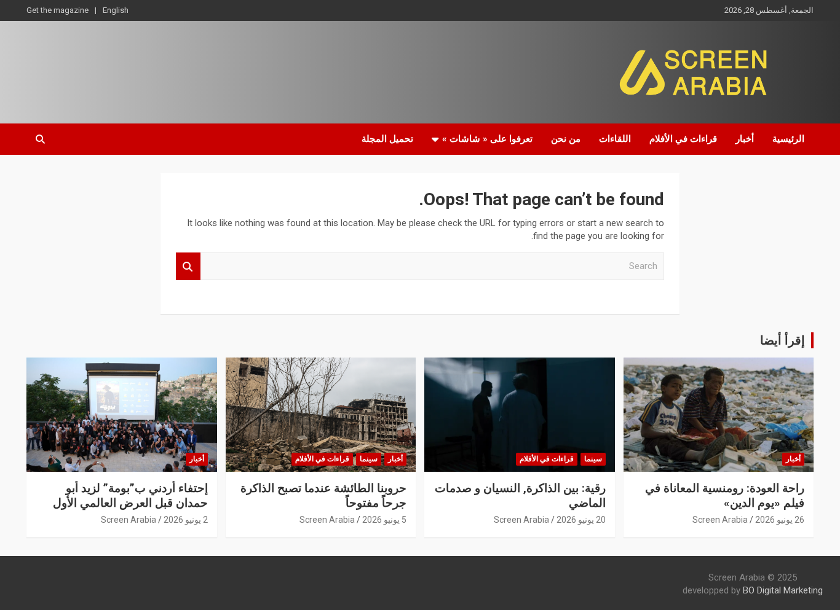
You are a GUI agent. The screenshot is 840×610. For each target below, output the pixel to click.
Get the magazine (57, 10)
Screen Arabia (720, 520)
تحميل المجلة (387, 138)
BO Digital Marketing (783, 590)
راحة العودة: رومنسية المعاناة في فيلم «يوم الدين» (724, 495)
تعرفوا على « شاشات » (487, 138)
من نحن (565, 138)
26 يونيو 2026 (779, 520)
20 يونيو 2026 (581, 520)
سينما (593, 459)
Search (188, 266)
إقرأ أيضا (782, 340)
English (116, 10)
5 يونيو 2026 (384, 520)
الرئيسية (788, 138)
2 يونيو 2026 (186, 520)
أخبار (744, 138)
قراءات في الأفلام (683, 138)
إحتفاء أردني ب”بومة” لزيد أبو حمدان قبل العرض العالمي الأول (130, 495)
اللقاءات (615, 138)
